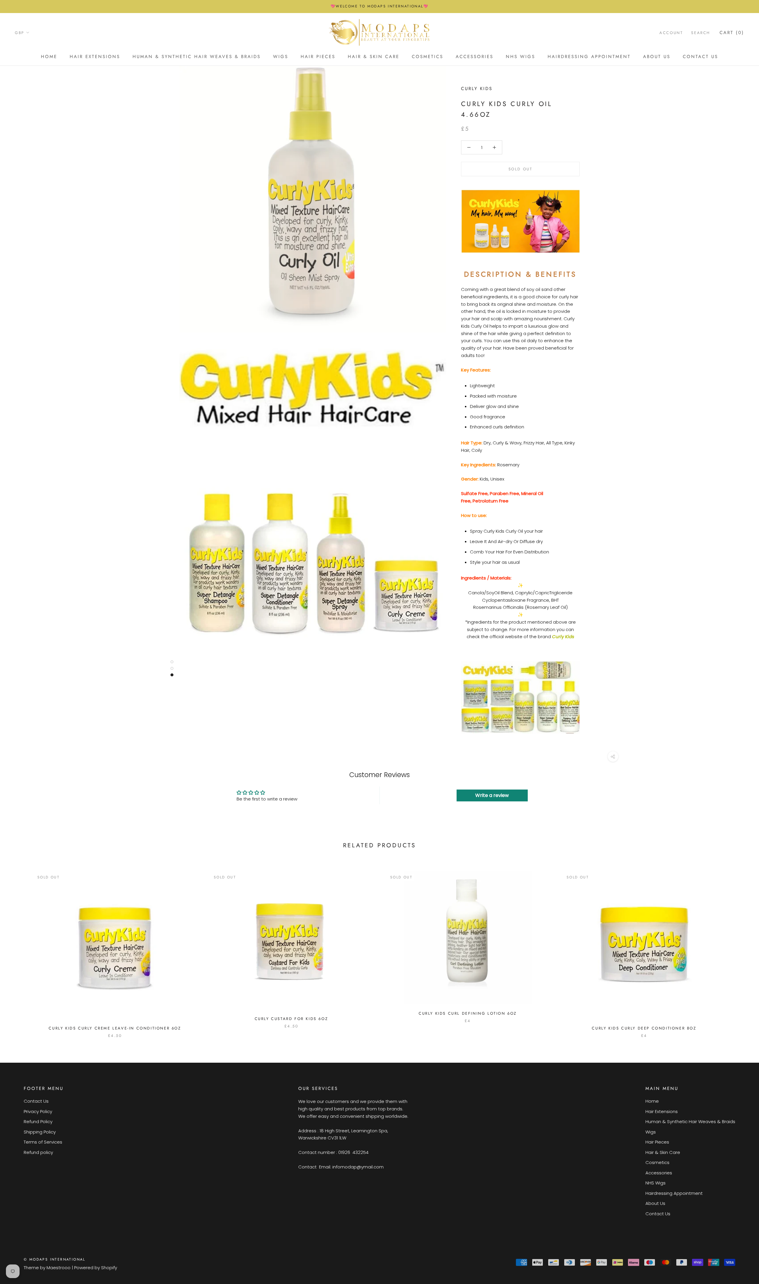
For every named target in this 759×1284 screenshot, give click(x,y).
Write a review (492, 795)
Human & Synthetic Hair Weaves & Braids (197, 56)
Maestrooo (59, 1267)
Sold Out (520, 169)
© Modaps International (54, 1259)
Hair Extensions (95, 56)
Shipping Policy (40, 1132)
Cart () (732, 32)
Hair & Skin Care (373, 56)
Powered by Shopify (95, 1267)
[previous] (18, 948)
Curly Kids (476, 88)
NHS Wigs (520, 56)
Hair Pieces (318, 56)
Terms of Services (43, 1142)
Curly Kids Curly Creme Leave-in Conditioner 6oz (115, 1028)
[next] (740, 948)
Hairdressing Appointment (589, 56)
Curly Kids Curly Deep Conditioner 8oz (644, 1028)
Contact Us (700, 56)
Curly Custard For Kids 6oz (291, 1019)
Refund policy (38, 1152)
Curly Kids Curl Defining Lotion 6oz (468, 1013)
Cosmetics (427, 56)
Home (49, 56)
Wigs (280, 56)
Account (671, 32)
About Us (656, 56)
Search (700, 32)
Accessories (474, 56)
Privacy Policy (38, 1111)
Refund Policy (38, 1121)
